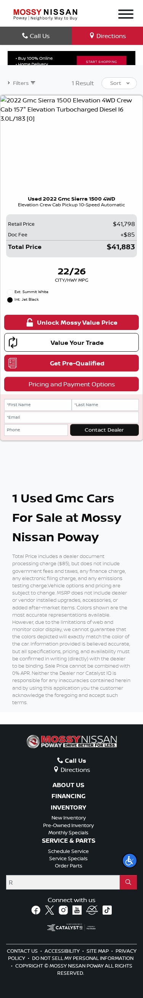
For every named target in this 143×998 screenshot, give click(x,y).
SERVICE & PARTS (68, 840)
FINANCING (68, 796)
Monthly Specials (68, 832)
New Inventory (68, 817)
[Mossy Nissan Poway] (45, 14)
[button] (129, 860)
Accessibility (63, 950)
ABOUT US (68, 785)
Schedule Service (68, 851)
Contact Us (23, 950)
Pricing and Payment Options (72, 384)
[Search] (128, 882)
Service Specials (68, 858)
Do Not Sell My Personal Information (82, 958)
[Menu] (125, 15)
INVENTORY (68, 807)
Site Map (98, 950)
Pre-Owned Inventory (68, 825)
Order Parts (68, 865)
